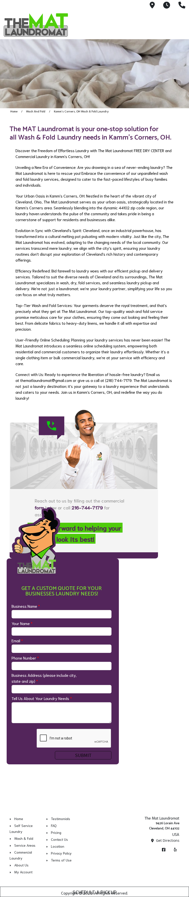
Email (17, 640)
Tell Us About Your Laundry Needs (42, 698)
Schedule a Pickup (95, 892)
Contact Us (59, 839)
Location (57, 846)
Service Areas (24, 845)
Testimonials (60, 818)
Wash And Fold (35, 111)
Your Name (22, 623)
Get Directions (167, 840)
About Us (21, 865)
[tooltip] (152, 5)
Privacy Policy (61, 853)
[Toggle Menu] (179, 24)
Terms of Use (61, 860)
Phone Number (25, 657)
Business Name (26, 606)
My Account (23, 872)
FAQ (54, 825)
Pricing (56, 832)
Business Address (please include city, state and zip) (44, 677)
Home (13, 111)
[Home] (38, 25)
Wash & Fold (23, 838)
